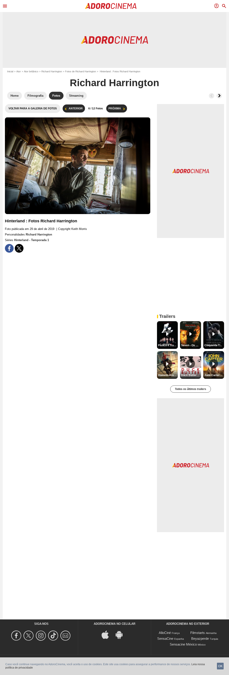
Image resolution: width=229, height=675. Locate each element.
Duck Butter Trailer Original (191, 375)
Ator (18, 71)
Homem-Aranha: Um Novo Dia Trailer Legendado (168, 375)
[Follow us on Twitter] (29, 636)
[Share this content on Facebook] (9, 248)
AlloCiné (165, 633)
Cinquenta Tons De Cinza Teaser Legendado (214, 345)
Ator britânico (31, 71)
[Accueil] (110, 6)
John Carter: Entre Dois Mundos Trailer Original (214, 375)
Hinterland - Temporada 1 (31, 240)
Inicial (10, 71)
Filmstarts (197, 633)
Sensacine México (183, 644)
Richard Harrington (51, 71)
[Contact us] (66, 636)
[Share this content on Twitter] (19, 248)
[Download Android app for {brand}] (121, 634)
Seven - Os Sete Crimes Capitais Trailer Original (191, 345)
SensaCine (165, 638)
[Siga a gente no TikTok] (53, 636)
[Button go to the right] (219, 95)
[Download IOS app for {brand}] (107, 634)
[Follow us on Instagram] (41, 636)
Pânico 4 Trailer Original (168, 345)
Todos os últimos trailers (190, 389)
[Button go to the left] (211, 95)
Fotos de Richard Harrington (80, 71)
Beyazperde (200, 638)
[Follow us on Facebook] (17, 636)
